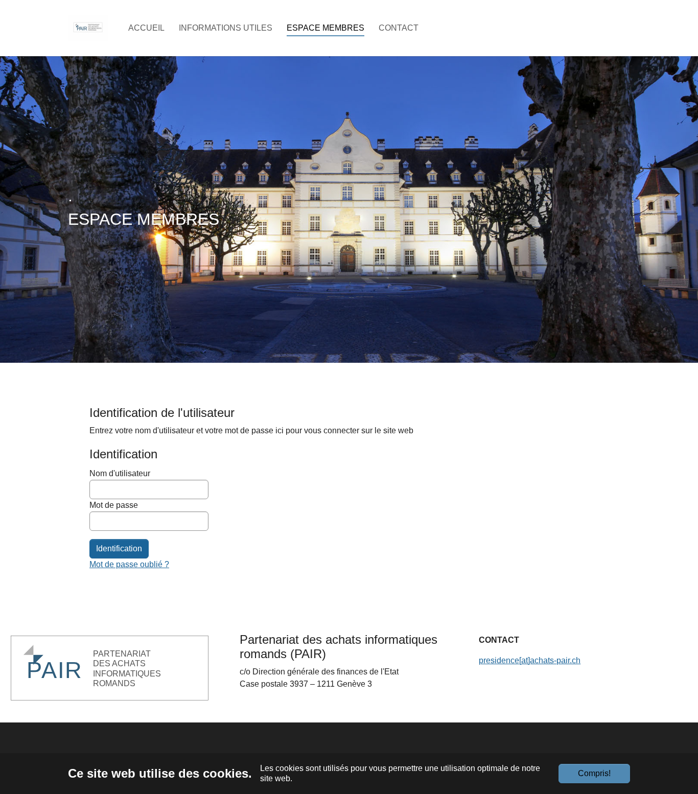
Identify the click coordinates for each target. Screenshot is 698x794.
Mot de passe (113, 505)
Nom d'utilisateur (119, 473)
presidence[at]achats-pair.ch (529, 660)
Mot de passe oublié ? (129, 564)
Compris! (594, 773)
